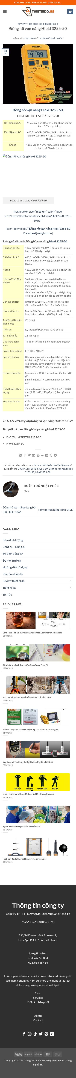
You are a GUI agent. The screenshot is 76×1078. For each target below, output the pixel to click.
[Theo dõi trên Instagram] (29, 1034)
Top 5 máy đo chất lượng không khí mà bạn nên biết (24, 859)
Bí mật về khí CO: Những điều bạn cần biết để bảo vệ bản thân (29, 794)
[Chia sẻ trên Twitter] (29, 455)
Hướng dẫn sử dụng (15, 567)
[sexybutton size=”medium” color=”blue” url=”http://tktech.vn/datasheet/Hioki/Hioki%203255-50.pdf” (38, 216)
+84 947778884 (38, 958)
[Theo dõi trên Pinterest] (46, 1034)
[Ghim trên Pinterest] (38, 455)
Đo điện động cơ (48, 24)
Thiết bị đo (9, 587)
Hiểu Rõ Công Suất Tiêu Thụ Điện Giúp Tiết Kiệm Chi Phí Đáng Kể (30, 729)
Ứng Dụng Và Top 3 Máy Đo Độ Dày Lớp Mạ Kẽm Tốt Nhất (28, 762)
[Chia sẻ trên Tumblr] (51, 455)
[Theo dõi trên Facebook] (24, 1034)
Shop (38, 993)
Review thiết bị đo (28, 24)
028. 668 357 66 (38, 962)
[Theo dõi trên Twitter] (41, 1034)
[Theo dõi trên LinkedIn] (52, 1034)
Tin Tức (7, 594)
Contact (38, 1020)
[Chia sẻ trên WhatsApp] (20, 455)
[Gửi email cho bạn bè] (33, 455)
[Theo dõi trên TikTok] (35, 1034)
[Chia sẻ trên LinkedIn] (46, 455)
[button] (5, 11)
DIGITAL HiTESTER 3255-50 (33, 468)
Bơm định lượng (13, 540)
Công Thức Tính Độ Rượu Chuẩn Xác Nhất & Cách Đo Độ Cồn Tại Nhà (32, 633)
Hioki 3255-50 (58, 241)
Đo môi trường (12, 560)
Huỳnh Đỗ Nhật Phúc (51, 38)
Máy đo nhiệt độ (13, 574)
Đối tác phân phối (38, 1002)
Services (38, 997)
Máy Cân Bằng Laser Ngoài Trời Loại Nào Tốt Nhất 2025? (27, 697)
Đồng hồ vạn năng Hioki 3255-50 (38, 110)
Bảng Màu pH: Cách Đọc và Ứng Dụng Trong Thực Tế (25, 665)
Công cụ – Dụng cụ (14, 546)
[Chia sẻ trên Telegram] (55, 455)
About (38, 1015)
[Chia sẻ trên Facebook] (25, 455)
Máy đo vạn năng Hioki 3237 (55, 509)
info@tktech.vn (38, 953)
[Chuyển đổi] (71, 581)
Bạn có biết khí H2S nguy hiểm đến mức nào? (21, 826)
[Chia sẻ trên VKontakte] (42, 455)
